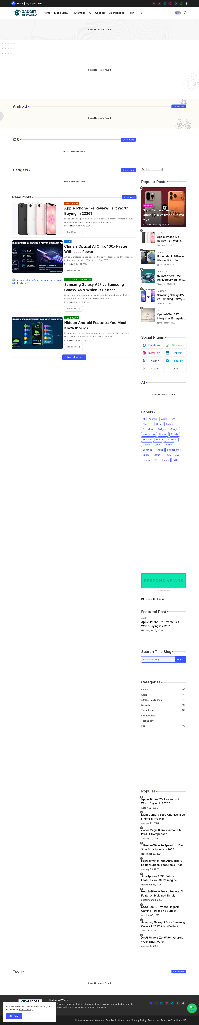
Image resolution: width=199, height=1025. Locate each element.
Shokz (159, 449)
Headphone (149, 434)
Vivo (177, 455)
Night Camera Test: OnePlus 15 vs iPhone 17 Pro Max (163, 816)
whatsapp (177, 345)
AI (90, 12)
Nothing (160, 439)
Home (47, 12)
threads (154, 368)
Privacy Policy (138, 1020)
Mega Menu (61, 12)
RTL (140, 12)
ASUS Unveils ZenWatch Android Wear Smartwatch (162, 939)
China (159, 424)
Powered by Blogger (155, 599)
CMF (173, 419)
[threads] (187, 3)
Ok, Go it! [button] (14, 1016)
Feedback (111, 1020)
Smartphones (116, 12)
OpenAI (146, 444)
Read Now (71, 232)
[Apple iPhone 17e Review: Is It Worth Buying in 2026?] (148, 237)
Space (146, 455)
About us (88, 1020)
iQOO (176, 460)
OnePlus (172, 439)
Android (153, 419)
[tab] (47, 13)
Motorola (147, 439)
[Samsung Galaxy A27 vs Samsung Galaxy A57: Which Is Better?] (148, 295)
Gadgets (100, 12)
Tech (131, 12)
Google (174, 429)
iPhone (165, 460)
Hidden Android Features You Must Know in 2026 (95, 325)
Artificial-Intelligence (163, 700)
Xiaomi (146, 460)
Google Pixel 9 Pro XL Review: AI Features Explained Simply (162, 893)
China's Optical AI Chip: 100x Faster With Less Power (95, 249)
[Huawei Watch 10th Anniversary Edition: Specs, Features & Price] (148, 276)
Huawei (163, 434)
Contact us (124, 1020)
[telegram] (176, 3)
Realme (168, 444)
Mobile (174, 434)
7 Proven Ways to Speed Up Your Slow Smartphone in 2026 (162, 847)
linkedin (177, 352)
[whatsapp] (181, 3)
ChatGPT (147, 424)
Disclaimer (153, 1020)
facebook (154, 345)
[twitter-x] (159, 3)
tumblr (175, 368)
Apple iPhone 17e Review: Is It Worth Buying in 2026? (96, 211)
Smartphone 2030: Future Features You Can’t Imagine (159, 878)
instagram (154, 352)
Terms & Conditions (171, 1020)
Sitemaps (79, 12)
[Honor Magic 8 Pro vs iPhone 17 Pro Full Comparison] (148, 257)
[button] (178, 12)
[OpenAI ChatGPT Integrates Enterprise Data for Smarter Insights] (148, 315)
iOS (155, 460)
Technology (163, 720)
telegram (177, 360)
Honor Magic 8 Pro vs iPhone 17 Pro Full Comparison (171, 258)
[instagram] (170, 3)
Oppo (158, 444)
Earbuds (170, 424)
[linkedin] (165, 3)
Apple (164, 419)
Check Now (25, 1009)
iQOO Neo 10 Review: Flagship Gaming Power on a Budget (160, 909)
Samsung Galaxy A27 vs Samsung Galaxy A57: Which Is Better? (94, 287)
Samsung (147, 449)
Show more (178, 106)
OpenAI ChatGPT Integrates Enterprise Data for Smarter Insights (171, 317)
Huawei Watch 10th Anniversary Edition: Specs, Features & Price (170, 278)
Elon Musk (148, 429)
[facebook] (154, 3)
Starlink (157, 455)
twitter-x (154, 360)
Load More (73, 357)
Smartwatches (163, 715)
